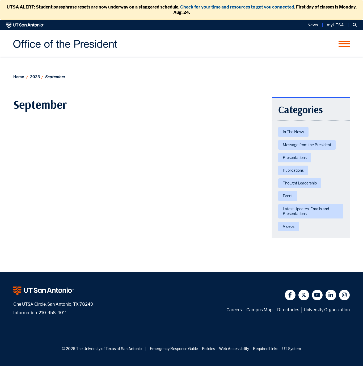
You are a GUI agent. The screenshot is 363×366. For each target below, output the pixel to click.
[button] (355, 25)
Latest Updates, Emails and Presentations (306, 211)
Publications (293, 170)
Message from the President (307, 144)
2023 (35, 76)
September (55, 76)
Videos (288, 226)
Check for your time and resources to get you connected (237, 7)
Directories (288, 309)
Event (288, 195)
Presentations (295, 157)
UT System (291, 348)
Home (18, 76)
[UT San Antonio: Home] (25, 25)
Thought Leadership (300, 183)
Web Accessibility (234, 348)
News (312, 25)
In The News (293, 131)
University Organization (327, 309)
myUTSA (335, 25)
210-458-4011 (53, 312)
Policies (208, 348)
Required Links (265, 348)
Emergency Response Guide (174, 348)
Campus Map (259, 309)
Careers (234, 309)
